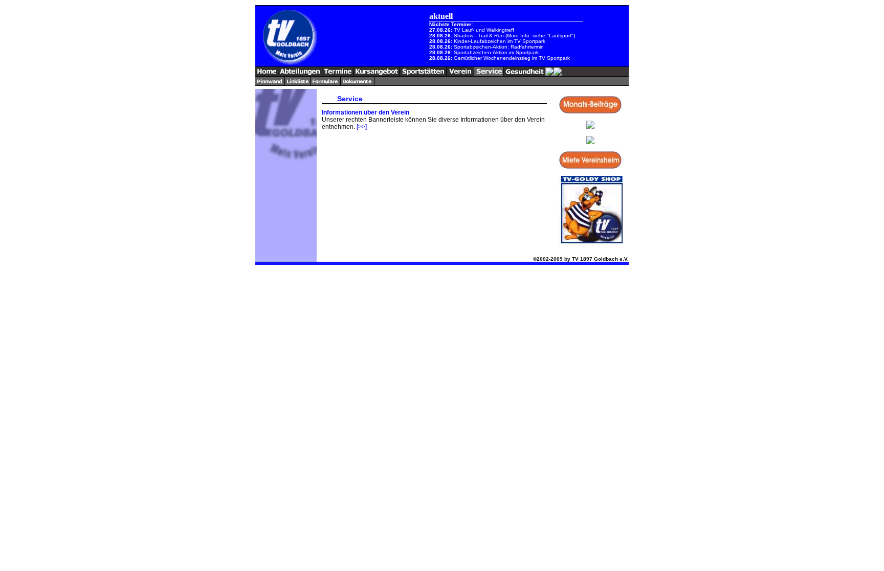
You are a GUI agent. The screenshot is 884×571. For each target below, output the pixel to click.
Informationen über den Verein (365, 112)
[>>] (362, 126)
